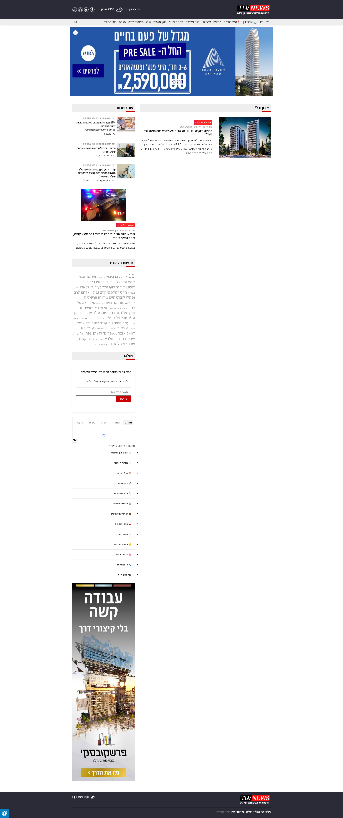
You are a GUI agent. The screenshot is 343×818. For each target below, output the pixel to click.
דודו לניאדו (88, 287)
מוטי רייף (92, 302)
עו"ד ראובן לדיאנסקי (91, 323)
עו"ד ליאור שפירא (98, 317)
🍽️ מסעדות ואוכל (122, 463)
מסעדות (123, 308)
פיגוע (114, 333)
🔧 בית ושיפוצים (122, 493)
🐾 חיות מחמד (124, 564)
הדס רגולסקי (117, 292)
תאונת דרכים (99, 344)
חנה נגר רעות (114, 302)
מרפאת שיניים (114, 308)
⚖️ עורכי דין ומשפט (121, 452)
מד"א (101, 303)
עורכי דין (122, 328)
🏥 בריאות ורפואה (122, 503)
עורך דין (131, 328)
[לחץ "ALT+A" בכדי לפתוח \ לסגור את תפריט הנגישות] (4, 813)
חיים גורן (108, 297)
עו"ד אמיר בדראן (87, 312)
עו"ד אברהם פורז (114, 312)
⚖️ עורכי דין (250, 22)
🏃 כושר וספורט (123, 534)
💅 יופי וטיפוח (124, 483)
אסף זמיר (128, 282)
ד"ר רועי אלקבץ (109, 287)
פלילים (217, 22)
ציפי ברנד (128, 338)
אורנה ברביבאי (117, 276)
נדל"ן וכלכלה (193, 22)
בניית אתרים (223, 812)
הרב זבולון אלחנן (93, 292)
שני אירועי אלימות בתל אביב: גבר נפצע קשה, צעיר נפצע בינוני (104, 236)
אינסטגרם (101, 277)
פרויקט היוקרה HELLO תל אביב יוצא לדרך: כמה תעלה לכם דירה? (178, 132)
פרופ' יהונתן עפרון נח (95, 333)
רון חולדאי (112, 338)
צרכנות (207, 22)
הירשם (123, 399)
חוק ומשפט (159, 22)
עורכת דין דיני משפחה (105, 328)
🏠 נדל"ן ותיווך (123, 473)
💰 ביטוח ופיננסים (122, 544)
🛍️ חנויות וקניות (123, 554)
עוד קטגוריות (124, 574)
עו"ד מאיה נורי (118, 323)
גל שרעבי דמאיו (108, 282)
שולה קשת (87, 338)
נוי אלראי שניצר (95, 307)
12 (131, 275)
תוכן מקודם (109, 22)
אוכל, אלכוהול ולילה (139, 22)
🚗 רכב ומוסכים (123, 524)
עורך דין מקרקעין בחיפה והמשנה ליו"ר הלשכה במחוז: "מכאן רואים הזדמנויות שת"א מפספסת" (97, 173)
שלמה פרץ (114, 343)
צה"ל (76, 333)
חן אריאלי (94, 297)
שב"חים (99, 339)
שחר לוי (129, 343)
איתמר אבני (87, 276)
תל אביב (264, 22)
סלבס (122, 22)
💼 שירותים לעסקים (121, 513)
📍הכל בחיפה (232, 22)
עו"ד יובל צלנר (124, 317)
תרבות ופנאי (176, 22)
